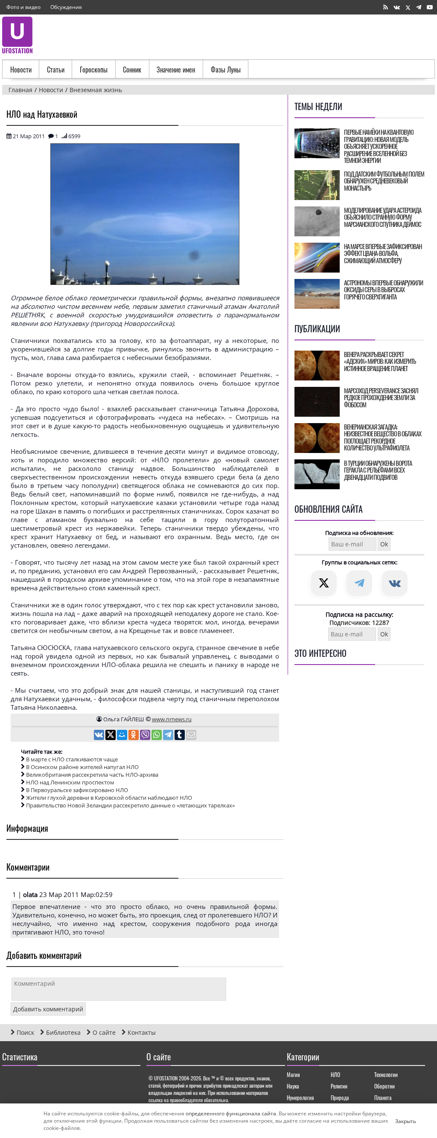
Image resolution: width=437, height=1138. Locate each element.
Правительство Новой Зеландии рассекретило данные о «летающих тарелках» (130, 805)
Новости (21, 69)
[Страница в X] (408, 7)
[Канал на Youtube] (430, 7)
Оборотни (384, 1086)
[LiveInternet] (10, 1081)
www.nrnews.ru (172, 719)
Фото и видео (23, 7)
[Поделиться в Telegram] (169, 736)
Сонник (132, 69)
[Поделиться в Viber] (145, 736)
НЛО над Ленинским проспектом (70, 782)
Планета (383, 1097)
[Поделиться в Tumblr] (180, 736)
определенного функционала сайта (231, 1113)
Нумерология (300, 1097)
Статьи (55, 69)
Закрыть (398, 1121)
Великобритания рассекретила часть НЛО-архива (92, 774)
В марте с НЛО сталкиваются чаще (72, 759)
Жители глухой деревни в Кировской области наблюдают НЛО (109, 797)
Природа (340, 1097)
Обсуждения (66, 7)
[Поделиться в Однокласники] (134, 736)
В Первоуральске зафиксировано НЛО (77, 790)
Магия (293, 1074)
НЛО (335, 1074)
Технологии (386, 1074)
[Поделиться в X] (111, 736)
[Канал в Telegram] (418, 7)
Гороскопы (94, 69)
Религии (339, 1086)
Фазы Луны (226, 69)
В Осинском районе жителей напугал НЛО (82, 767)
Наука (293, 1086)
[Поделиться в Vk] (99, 736)
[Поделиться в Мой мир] (122, 736)
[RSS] (385, 7)
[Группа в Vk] (396, 7)
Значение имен (176, 69)
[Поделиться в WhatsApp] (157, 736)
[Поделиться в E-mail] (191, 736)
